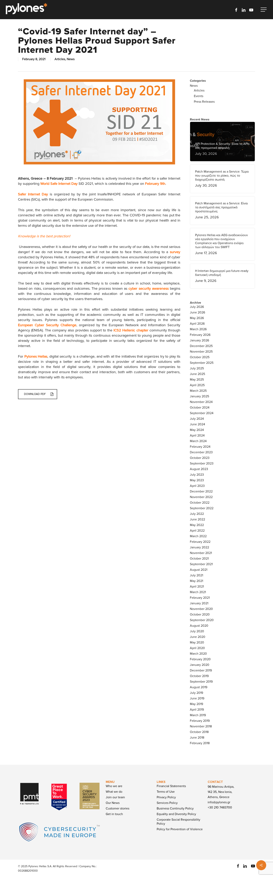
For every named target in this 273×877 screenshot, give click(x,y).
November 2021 (201, 553)
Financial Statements (171, 786)
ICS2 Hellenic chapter (131, 330)
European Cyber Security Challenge (47, 325)
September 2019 (201, 682)
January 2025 (199, 396)
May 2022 (197, 525)
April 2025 (197, 385)
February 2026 (200, 335)
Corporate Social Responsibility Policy (178, 822)
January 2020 (199, 665)
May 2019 (196, 704)
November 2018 (201, 726)
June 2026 (197, 312)
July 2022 (197, 514)
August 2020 (199, 626)
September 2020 (202, 620)
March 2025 (198, 391)
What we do (114, 792)
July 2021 (196, 575)
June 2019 (197, 698)
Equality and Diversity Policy (176, 814)
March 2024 (198, 441)
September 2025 (201, 363)
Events (198, 96)
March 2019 (198, 715)
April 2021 (197, 587)
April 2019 (197, 710)
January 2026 (199, 340)
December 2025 (201, 346)
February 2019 (200, 721)
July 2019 (196, 693)
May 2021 (196, 581)
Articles (60, 59)
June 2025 (197, 374)
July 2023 (197, 475)
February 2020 (200, 659)
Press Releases (204, 102)
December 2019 (201, 670)
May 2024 (197, 430)
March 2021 (198, 592)
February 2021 (200, 598)
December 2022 (201, 491)
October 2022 (199, 503)
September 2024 (201, 413)
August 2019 (198, 687)
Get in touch (114, 814)
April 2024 (197, 436)
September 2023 (201, 463)
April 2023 (197, 486)
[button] (264, 10)
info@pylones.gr (219, 802)
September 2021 (201, 564)
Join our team (115, 797)
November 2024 (201, 402)
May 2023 (197, 480)
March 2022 (198, 536)
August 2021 (198, 570)
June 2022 (197, 519)
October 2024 (199, 408)
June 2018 (197, 738)
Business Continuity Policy (175, 808)
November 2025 (201, 352)
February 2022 (200, 542)
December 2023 (201, 452)
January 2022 (199, 547)
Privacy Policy (166, 797)
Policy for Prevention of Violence (180, 829)
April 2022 (197, 531)
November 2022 (201, 497)
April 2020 (197, 648)
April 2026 (197, 324)
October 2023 (199, 458)
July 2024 (197, 419)
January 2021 (199, 603)
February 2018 (200, 743)
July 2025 (197, 368)
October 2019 (199, 676)
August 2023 (199, 469)
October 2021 (199, 559)
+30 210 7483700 (220, 807)
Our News (113, 803)
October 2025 (199, 357)
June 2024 (197, 424)
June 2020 (197, 637)
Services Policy (167, 803)
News (71, 59)
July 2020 (197, 631)
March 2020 (198, 654)
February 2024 (200, 447)
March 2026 (198, 329)
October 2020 (200, 614)
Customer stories (117, 808)
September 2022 (201, 508)
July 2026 (197, 307)
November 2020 (201, 609)
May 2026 (197, 318)
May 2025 (197, 380)
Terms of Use (166, 792)
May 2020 (197, 642)
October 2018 (199, 732)
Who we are (114, 786)
